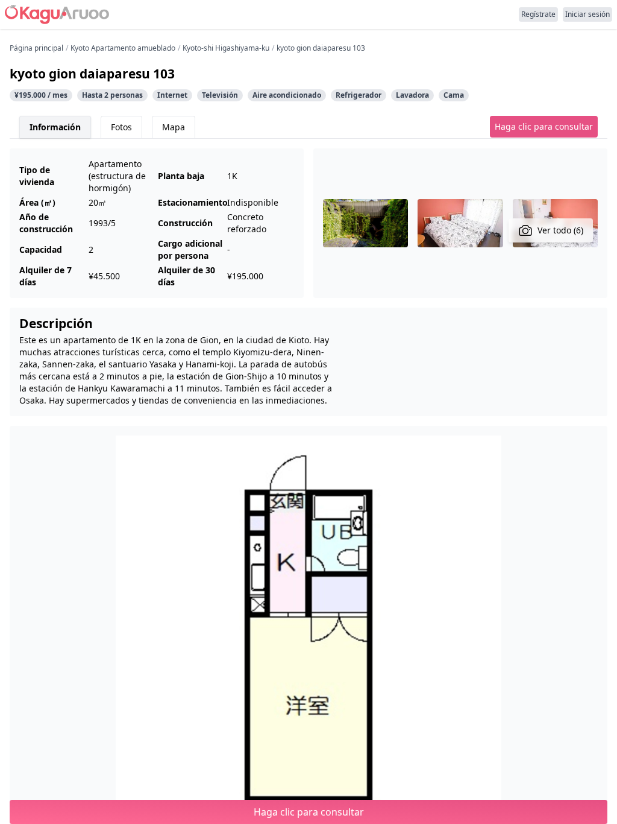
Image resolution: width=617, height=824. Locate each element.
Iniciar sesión (587, 14)
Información (55, 127)
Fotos (121, 127)
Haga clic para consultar (544, 126)
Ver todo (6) (560, 230)
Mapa (173, 127)
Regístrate (538, 14)
